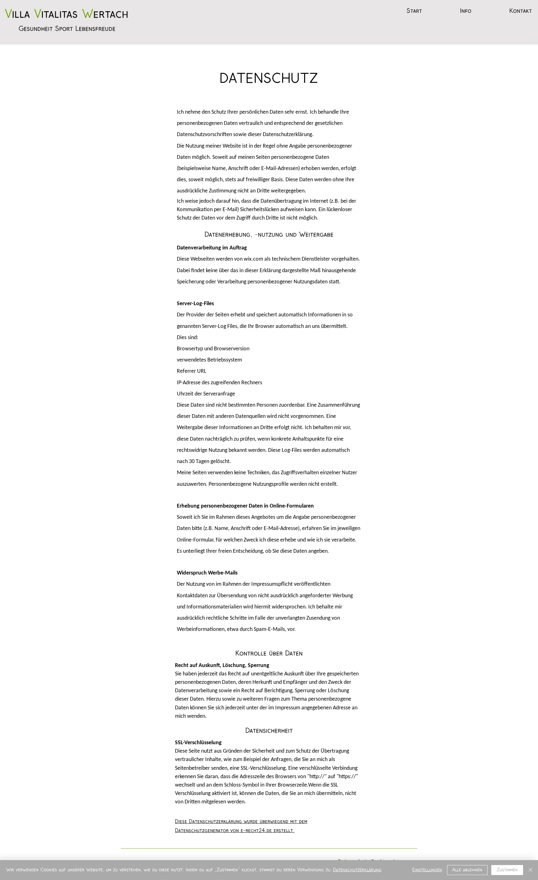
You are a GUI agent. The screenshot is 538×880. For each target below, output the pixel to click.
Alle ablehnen (467, 870)
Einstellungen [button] (427, 870)
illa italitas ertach (66, 14)
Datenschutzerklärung (357, 870)
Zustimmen (507, 870)
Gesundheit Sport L (49, 29)
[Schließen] (530, 870)
